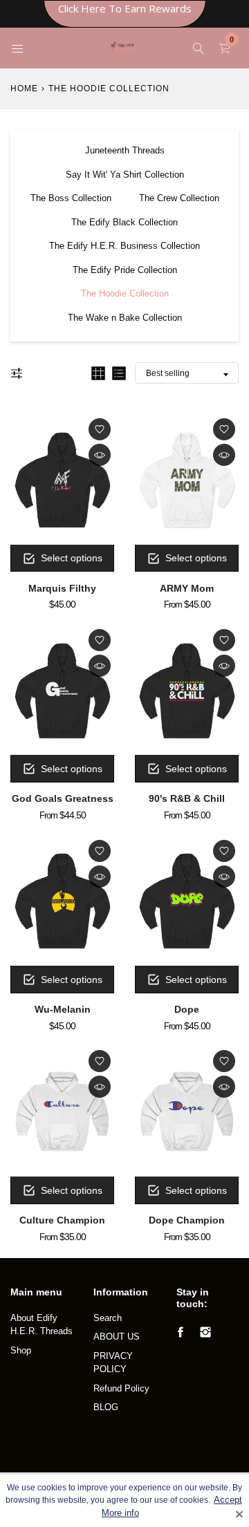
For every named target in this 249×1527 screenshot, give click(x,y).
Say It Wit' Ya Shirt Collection (125, 174)
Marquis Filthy (62, 588)
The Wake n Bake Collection (125, 317)
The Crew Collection (179, 198)
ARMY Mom (187, 588)
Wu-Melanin (63, 1009)
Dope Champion (187, 1220)
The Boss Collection (70, 198)
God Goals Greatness (62, 798)
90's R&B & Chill (187, 798)
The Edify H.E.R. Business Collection (124, 246)
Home (24, 88)
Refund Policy (121, 1388)
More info (120, 1513)
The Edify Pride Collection (125, 270)
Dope (186, 1009)
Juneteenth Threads (125, 150)
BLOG (105, 1407)
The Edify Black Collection (124, 222)
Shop (20, 1350)
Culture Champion (62, 1220)
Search (107, 1318)
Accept (228, 1500)
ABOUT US (116, 1336)
